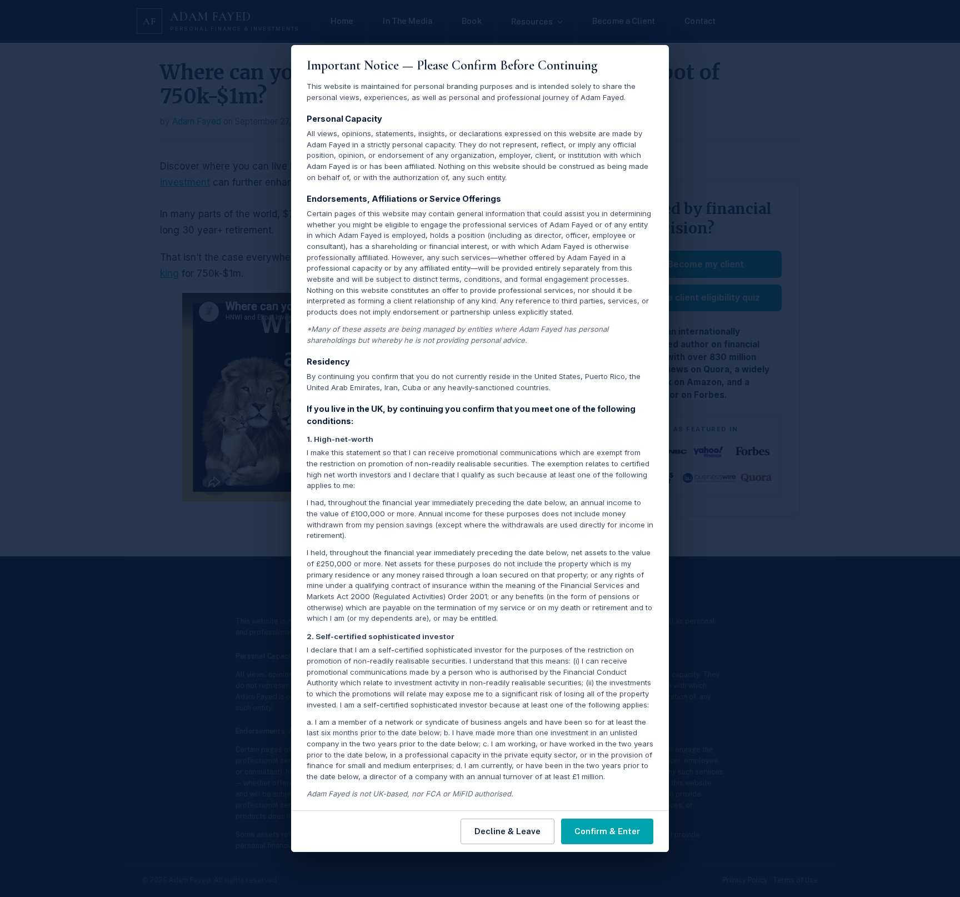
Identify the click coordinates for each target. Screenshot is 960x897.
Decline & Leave (507, 831)
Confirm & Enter (607, 831)
